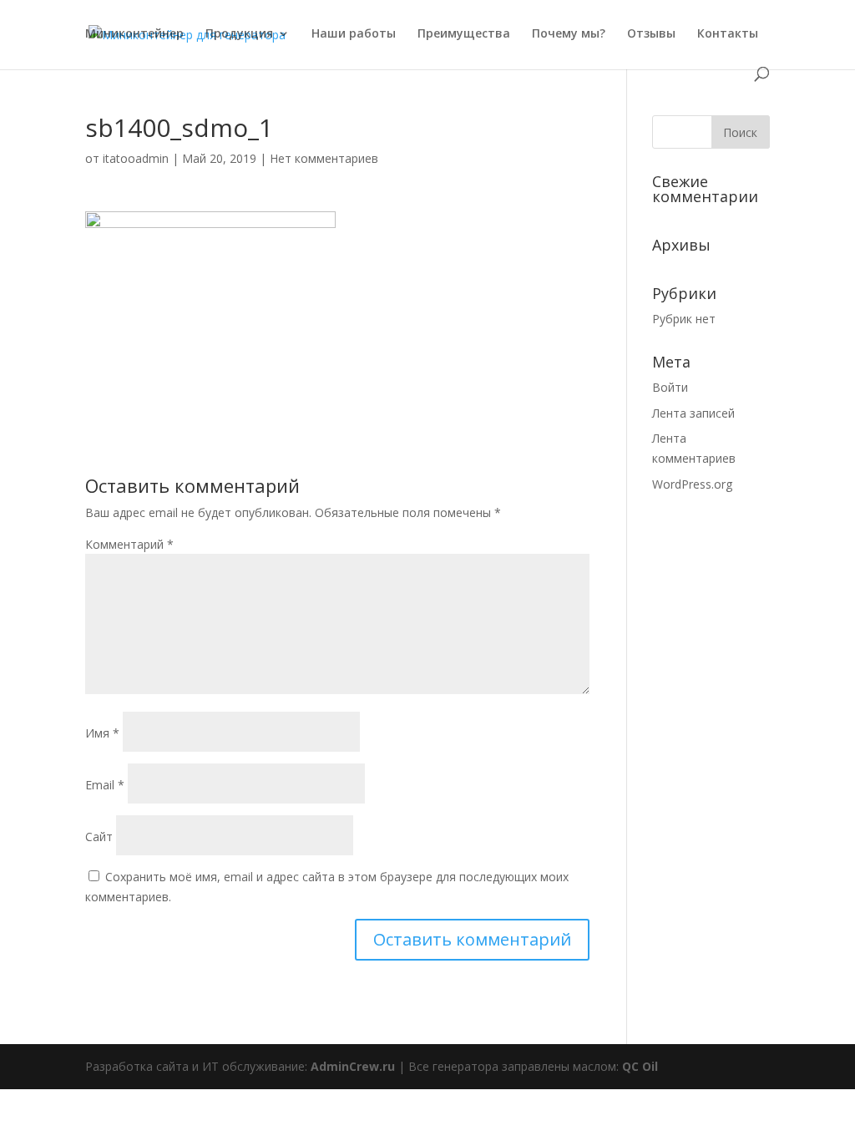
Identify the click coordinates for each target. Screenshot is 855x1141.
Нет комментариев (324, 158)
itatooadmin (136, 158)
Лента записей (693, 413)
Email (104, 785)
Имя (102, 733)
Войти (670, 387)
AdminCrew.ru (353, 1066)
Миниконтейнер (134, 34)
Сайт (99, 836)
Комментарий (129, 544)
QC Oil (640, 1066)
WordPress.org (692, 484)
